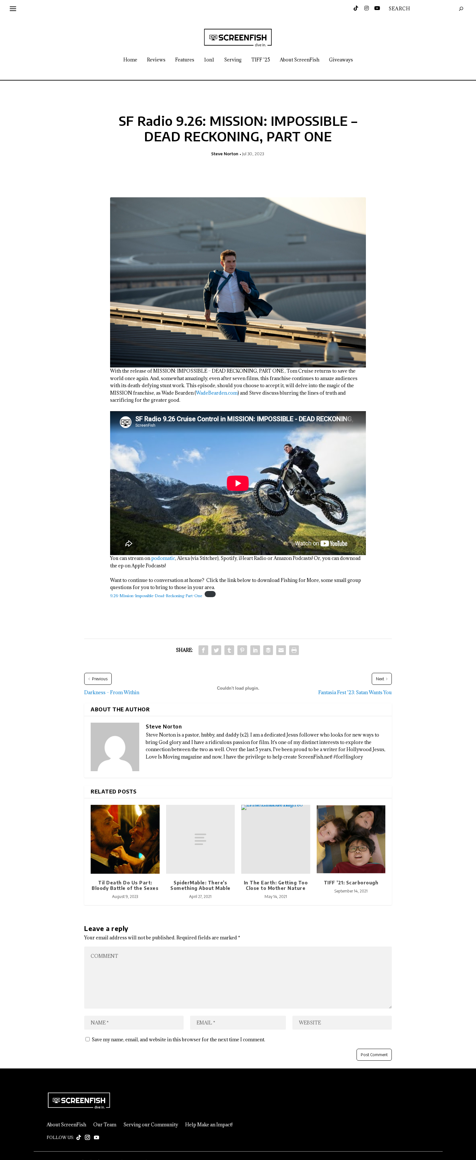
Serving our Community (150, 1124)
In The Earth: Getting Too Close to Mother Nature (276, 885)
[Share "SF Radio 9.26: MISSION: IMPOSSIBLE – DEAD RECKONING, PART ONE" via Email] (281, 650)
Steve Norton (224, 153)
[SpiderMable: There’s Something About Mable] (200, 839)
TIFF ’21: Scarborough (351, 882)
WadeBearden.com (217, 393)
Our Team (104, 1124)
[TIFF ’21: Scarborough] (351, 839)
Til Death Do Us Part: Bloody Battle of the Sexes (125, 885)
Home (130, 60)
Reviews (156, 60)
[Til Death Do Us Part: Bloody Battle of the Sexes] (125, 839)
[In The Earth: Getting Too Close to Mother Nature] (275, 839)
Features (184, 60)
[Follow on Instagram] (87, 1137)
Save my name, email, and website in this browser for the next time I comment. (178, 1039)
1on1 (209, 60)
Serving (233, 60)
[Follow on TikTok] (78, 1137)
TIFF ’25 (260, 60)
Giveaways (341, 60)
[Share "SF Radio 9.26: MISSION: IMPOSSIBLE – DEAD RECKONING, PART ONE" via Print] (294, 650)
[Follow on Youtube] (96, 1137)
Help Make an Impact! (208, 1124)
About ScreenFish (299, 60)
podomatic (163, 558)
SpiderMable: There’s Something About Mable (200, 885)
